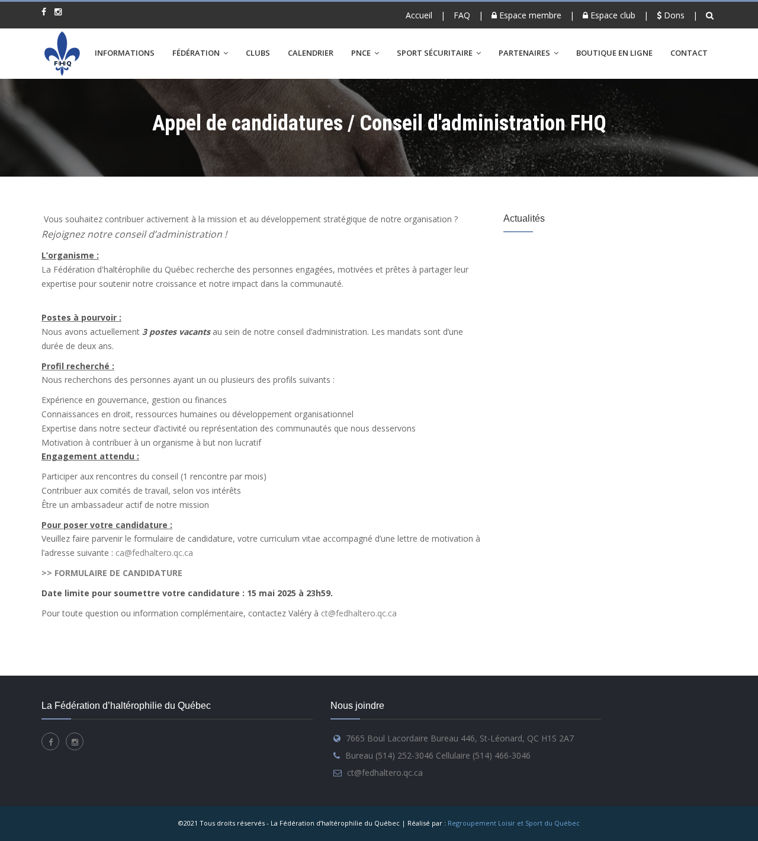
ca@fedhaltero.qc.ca (154, 552)
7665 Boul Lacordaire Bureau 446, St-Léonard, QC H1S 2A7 (460, 738)
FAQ (462, 15)
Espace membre (529, 15)
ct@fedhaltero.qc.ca (359, 613)
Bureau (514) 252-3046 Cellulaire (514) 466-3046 (438, 755)
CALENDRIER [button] (310, 52)
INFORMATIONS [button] (125, 52)
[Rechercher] (711, 15)
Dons (673, 15)
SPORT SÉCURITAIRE (435, 52)
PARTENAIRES (525, 52)
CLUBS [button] (258, 52)
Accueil (419, 15)
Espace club (611, 15)
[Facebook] (43, 11)
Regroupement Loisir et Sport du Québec (514, 822)
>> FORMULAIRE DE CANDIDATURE (113, 572)
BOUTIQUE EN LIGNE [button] (614, 52)
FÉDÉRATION (196, 52)
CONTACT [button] (689, 52)
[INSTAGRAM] (58, 11)
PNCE (361, 52)
